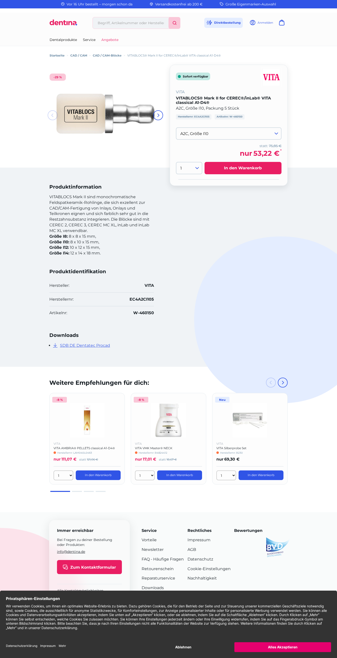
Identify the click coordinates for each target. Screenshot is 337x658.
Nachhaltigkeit (202, 578)
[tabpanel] (87, 438)
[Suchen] (174, 23)
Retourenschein (158, 568)
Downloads (153, 587)
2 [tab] (77, 491)
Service (89, 40)
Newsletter (153, 549)
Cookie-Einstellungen (209, 568)
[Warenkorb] (283, 24)
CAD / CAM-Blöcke (107, 55)
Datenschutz (200, 559)
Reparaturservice (158, 578)
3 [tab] (89, 491)
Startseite (57, 55)
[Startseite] (63, 24)
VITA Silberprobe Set (231, 448)
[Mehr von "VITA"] (271, 77)
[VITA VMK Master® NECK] (168, 420)
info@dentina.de (71, 551)
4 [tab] (101, 491)
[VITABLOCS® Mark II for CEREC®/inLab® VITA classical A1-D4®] (105, 114)
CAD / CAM (78, 55)
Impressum (198, 540)
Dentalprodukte (63, 40)
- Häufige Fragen (167, 559)
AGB (191, 549)
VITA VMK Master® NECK (153, 448)
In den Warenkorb (243, 168)
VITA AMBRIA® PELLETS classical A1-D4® (84, 448)
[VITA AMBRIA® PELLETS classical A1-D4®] (87, 420)
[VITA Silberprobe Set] (249, 420)
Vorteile (149, 540)
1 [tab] (60, 491)
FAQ (146, 559)
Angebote (109, 40)
